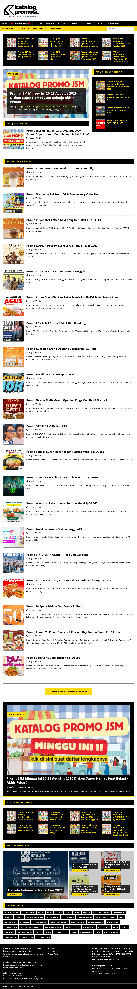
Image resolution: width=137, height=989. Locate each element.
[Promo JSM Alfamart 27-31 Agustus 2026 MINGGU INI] (43, 42)
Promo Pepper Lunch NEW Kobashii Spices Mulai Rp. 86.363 (65, 452)
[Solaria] (13, 666)
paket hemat (103, 927)
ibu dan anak (10, 922)
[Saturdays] (13, 434)
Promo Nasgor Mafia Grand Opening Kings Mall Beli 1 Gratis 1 (66, 400)
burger (86, 912)
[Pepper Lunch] (13, 460)
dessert (8, 917)
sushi (98, 932)
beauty (59, 912)
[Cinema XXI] (13, 486)
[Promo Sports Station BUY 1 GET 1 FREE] (100, 124)
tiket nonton (27, 937)
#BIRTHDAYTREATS (39, 29)
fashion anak (52, 917)
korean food (11, 927)
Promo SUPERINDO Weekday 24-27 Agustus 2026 (118, 97)
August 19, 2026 (35, 138)
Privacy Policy (53, 954)
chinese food (119, 912)
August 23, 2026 (15, 895)
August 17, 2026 (113, 870)
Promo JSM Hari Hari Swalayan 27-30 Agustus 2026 (26, 54)
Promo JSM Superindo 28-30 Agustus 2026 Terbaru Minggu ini (89, 42)
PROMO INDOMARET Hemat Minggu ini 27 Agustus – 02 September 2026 (121, 57)
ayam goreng (28, 912)
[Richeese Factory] (13, 589)
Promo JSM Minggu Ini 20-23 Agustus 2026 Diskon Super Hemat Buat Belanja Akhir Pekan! (43, 97)
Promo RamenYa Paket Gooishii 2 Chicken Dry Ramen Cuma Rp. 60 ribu (73, 632)
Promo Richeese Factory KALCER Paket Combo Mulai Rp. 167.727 (68, 580)
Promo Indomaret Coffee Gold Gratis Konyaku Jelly (59, 168)
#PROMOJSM (24, 29)
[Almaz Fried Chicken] (13, 306)
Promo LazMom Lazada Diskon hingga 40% (54, 529)
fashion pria (68, 917)
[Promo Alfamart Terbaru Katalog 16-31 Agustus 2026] (100, 111)
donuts (18, 917)
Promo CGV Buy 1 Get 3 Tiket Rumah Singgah (55, 271)
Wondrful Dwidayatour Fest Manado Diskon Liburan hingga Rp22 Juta (84, 889)
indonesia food (40, 922)
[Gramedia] (13, 203)
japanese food (77, 922)
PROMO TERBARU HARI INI (19, 161)
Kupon (100, 24)
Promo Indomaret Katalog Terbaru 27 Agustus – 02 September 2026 (89, 55)
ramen (124, 927)
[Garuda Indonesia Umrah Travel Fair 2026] (84, 863)
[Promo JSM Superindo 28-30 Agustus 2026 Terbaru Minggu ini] (75, 42)
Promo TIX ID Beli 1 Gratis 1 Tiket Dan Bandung (57, 555)
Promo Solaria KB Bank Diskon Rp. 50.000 (53, 658)
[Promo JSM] (13, 139)
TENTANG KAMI (113, 24)
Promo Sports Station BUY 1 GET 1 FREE (117, 121)
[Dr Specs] (13, 615)
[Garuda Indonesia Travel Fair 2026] (35, 875)
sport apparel (61, 932)
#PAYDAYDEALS (56, 29)
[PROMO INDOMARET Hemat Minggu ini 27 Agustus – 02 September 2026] (106, 55)
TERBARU (38, 24)
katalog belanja (95, 922)
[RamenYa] (13, 640)
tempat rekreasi (111, 932)
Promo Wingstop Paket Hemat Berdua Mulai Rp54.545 (61, 503)
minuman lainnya (53, 927)
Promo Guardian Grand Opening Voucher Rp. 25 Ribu (61, 349)
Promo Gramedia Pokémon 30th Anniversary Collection (62, 194)
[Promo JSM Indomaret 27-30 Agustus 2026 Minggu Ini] (43, 55)
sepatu (38, 932)
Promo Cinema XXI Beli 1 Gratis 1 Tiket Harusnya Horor (62, 477)
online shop (89, 927)
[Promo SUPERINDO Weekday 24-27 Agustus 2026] (100, 98)
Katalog (62, 24)
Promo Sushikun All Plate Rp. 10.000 (50, 374)
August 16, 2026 (80, 895)
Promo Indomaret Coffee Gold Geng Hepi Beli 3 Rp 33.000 (63, 220)
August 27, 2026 (35, 172)
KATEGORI (50, 24)
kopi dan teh (112, 922)
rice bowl (9, 932)
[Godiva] (13, 254)
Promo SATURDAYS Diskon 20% (46, 426)
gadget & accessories (105, 917)
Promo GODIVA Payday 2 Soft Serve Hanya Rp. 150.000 (61, 246)
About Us (51, 948)
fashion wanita (85, 917)
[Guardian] (13, 357)
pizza (115, 927)
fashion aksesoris (34, 917)
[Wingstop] (13, 512)
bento (68, 912)
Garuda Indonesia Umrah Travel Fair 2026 (84, 865)
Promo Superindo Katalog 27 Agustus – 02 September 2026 (26, 42)
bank (49, 912)
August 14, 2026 (113, 895)
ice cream (24, 922)
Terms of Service (54, 951)
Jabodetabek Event (59, 922)
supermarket (86, 932)
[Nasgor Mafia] (13, 409)
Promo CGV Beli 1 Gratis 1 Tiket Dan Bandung (56, 323)
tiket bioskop (11, 937)
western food (43, 937)
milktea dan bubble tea (30, 927)
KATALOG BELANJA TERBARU (20, 802)
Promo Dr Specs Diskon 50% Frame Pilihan (54, 606)
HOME (4, 24)
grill (121, 917)
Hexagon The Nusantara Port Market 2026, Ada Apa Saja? (116, 889)
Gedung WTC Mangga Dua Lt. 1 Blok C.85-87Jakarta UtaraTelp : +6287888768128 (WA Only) (109, 969)
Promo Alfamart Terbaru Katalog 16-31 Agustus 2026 (118, 110)
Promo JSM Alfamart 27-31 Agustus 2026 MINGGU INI (56, 42)
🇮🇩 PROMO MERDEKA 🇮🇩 (20, 24)
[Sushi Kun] (13, 383)
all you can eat (12, 912)
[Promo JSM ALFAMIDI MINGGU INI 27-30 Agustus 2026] (106, 42)
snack (48, 932)
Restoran (76, 24)
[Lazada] (13, 537)
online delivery (72, 927)
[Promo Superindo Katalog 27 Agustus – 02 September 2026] (11, 42)
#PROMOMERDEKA (9, 29)
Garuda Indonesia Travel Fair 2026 (35, 890)
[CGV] (13, 280)
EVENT (89, 24)
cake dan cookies (101, 912)
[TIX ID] (13, 563)
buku (77, 912)
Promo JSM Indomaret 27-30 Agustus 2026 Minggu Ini (57, 55)
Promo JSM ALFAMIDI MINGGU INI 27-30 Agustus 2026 (121, 42)
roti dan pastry (24, 932)
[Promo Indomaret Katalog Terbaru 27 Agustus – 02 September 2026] (75, 55)
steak (73, 932)
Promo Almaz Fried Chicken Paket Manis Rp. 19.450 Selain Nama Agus (72, 297)
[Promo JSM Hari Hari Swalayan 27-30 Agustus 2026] (11, 55)
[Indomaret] (13, 177)
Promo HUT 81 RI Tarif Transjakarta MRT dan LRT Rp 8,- (117, 864)
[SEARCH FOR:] (120, 28)
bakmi (40, 912)
